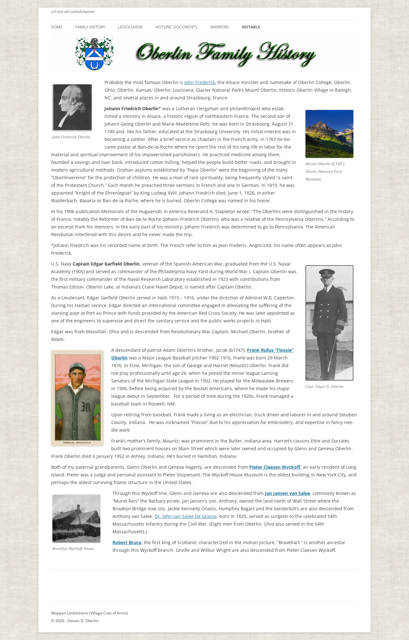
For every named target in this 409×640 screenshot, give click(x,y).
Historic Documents (176, 27)
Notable (251, 27)
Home (57, 27)
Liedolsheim (130, 27)
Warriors (219, 27)
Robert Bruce (126, 542)
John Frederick (199, 82)
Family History (90, 27)
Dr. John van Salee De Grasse (186, 516)
